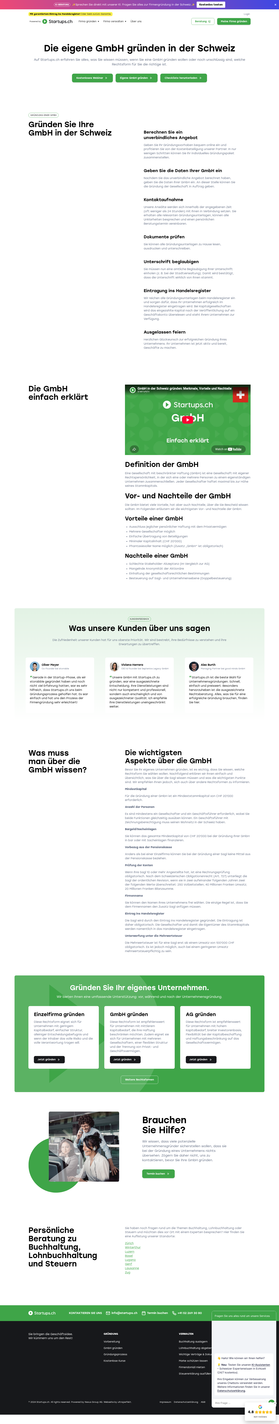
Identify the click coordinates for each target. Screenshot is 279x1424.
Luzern (129, 1251)
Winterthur (133, 1247)
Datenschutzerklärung (231, 1390)
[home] (50, 21)
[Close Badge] (275, 1403)
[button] (89, 21)
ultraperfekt (124, 1402)
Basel (129, 1255)
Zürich (129, 1243)
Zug (127, 1272)
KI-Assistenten (261, 1364)
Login (247, 14)
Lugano (130, 1259)
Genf (128, 1264)
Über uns (136, 21)
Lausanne (132, 1268)
